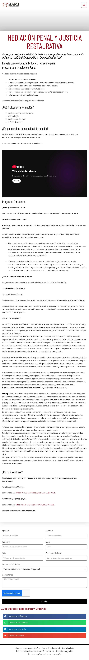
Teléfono (6, 542)
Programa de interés (11, 564)
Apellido (5, 531)
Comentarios (7, 575)
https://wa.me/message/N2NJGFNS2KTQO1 (35, 493)
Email (48, 542)
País (4, 553)
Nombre (49, 531)
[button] (44, 616)
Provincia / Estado (53, 553)
